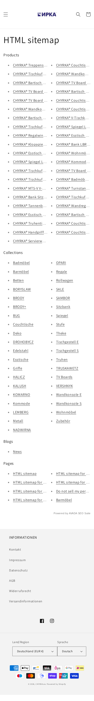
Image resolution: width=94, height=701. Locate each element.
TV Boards (64, 377)
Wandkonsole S (69, 403)
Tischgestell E (67, 342)
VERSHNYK (64, 385)
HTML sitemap (25, 473)
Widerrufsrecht (20, 591)
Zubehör (63, 420)
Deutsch (67, 651)
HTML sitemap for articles (34, 499)
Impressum (17, 560)
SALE (60, 289)
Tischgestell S (67, 350)
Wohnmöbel (66, 412)
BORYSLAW (22, 289)
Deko (17, 333)
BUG (16, 315)
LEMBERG (21, 412)
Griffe (17, 368)
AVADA (73, 513)
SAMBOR (63, 298)
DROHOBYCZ (23, 342)
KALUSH (19, 385)
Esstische (20, 359)
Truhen (62, 359)
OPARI (61, 262)
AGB (12, 581)
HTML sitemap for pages (33, 482)
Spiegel (62, 315)
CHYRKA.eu (41, 684)
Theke (61, 333)
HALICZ (19, 377)
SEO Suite (84, 513)
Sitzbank (63, 306)
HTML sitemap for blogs (32, 491)
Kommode (21, 403)
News (17, 451)
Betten (18, 280)
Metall (18, 420)
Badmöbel (21, 262)
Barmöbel (21, 271)
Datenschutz (18, 570)
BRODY (18, 298)
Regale (61, 271)
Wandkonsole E (69, 394)
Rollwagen (64, 280)
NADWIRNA (22, 429)
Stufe (60, 324)
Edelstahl (20, 350)
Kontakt (15, 549)
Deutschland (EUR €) (30, 651)
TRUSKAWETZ (67, 368)
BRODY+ (19, 306)
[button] (6, 14)
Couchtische (23, 324)
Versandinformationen (25, 601)
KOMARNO (21, 394)
